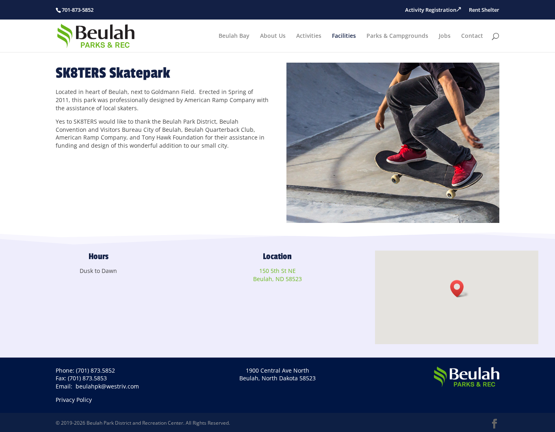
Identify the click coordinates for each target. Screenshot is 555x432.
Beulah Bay (234, 36)
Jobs (445, 36)
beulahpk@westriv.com (107, 386)
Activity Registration (430, 9)
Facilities (344, 36)
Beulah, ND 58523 (277, 279)
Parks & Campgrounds (397, 36)
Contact (472, 36)
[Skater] (393, 221)
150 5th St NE (277, 271)
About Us (273, 36)
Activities (308, 36)
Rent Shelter (484, 9)
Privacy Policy (74, 400)
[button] (459, 288)
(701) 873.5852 (95, 370)
